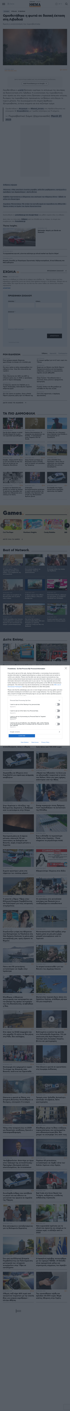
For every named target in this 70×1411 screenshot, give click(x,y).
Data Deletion (25, 742)
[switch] (57, 704)
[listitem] (35, 700)
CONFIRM (22, 735)
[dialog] (35, 705)
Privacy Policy (45, 742)
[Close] (66, 669)
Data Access (35, 742)
